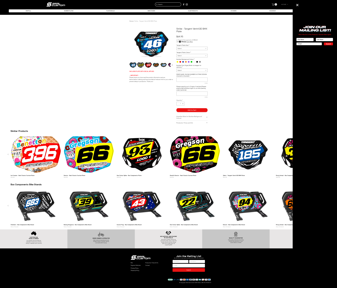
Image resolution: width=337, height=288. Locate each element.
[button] (297, 5)
